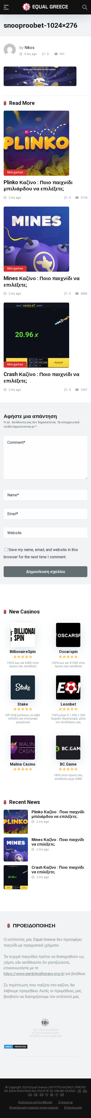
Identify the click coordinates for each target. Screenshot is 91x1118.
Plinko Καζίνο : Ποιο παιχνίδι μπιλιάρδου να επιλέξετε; (38, 185)
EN (41, 1094)
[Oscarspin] (68, 645)
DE (36, 1094)
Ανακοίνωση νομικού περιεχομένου (33, 1107)
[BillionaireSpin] (23, 645)
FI (47, 1094)
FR (79, 1091)
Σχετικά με (65, 1102)
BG (85, 1091)
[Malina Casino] (23, 758)
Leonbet (68, 704)
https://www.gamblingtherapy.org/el (34, 973)
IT (57, 1094)
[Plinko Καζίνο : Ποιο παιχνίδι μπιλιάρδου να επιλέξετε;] (45, 143)
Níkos (29, 47)
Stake (22, 704)
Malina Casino (22, 764)
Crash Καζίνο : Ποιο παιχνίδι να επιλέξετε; (58, 869)
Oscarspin (68, 651)
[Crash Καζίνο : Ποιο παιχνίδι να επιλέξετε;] (45, 335)
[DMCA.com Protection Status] (16, 1047)
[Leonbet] (68, 698)
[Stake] (23, 698)
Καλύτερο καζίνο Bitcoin (35, 1102)
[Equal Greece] (45, 7)
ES (30, 1094)
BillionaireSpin (23, 651)
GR (62, 1094)
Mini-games (15, 172)
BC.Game (68, 764)
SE (51, 1094)
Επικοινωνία (73, 1107)
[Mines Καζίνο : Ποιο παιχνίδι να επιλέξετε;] (45, 239)
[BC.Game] (68, 758)
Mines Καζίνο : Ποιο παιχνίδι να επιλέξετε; (58, 842)
